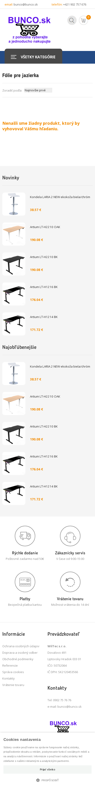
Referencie (10, 665)
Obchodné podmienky (17, 659)
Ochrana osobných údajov (20, 646)
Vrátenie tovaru (13, 685)
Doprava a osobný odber (20, 652)
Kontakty (8, 678)
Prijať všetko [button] (47, 769)
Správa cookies (13, 672)
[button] (47, 780)
